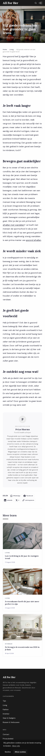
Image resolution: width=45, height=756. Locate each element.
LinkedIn (9, 500)
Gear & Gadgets (9, 718)
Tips (4, 701)
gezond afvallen (33, 240)
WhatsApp (16, 496)
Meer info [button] (16, 746)
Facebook (29, 496)
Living (11, 49)
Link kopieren (29, 500)
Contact (6, 734)
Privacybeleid (8, 739)
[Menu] (40, 3)
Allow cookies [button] (20, 752)
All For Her (9, 677)
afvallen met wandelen (13, 225)
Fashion (6, 710)
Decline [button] (8, 752)
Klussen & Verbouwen (11, 722)
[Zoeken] (36, 3)
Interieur (6, 714)
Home (5, 49)
